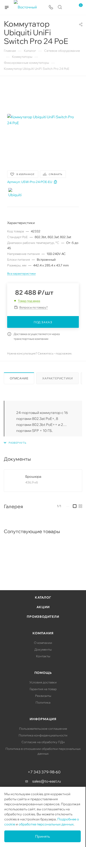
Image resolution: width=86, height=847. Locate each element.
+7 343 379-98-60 (44, 772)
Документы (43, 649)
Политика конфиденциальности (43, 735)
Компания (42, 633)
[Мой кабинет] (69, 7)
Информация (43, 719)
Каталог (43, 597)
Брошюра (33, 476)
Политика (43, 702)
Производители (43, 616)
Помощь (43, 673)
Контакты (43, 656)
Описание (19, 378)
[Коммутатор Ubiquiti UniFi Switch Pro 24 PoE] (43, 120)
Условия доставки (43, 682)
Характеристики (57, 378)
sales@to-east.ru (46, 781)
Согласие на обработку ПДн (43, 742)
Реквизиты (43, 696)
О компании (43, 643)
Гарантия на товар (43, 689)
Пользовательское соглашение (43, 728)
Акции (43, 607)
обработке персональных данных (46, 824)
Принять (42, 836)
